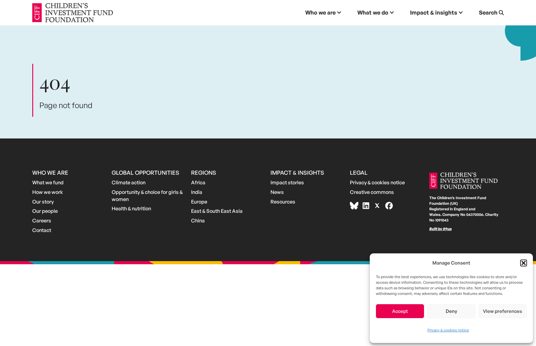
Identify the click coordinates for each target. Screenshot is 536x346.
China (198, 220)
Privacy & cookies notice (448, 330)
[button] (523, 263)
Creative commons (372, 192)
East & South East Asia (217, 211)
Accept (400, 311)
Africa (198, 182)
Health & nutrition (131, 208)
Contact (41, 230)
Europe (199, 202)
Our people (45, 211)
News (277, 192)
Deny (451, 311)
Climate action (128, 182)
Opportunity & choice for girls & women (147, 195)
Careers (41, 220)
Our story (43, 202)
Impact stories (287, 182)
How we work (47, 192)
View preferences (502, 311)
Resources (282, 202)
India (196, 192)
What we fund (48, 182)
